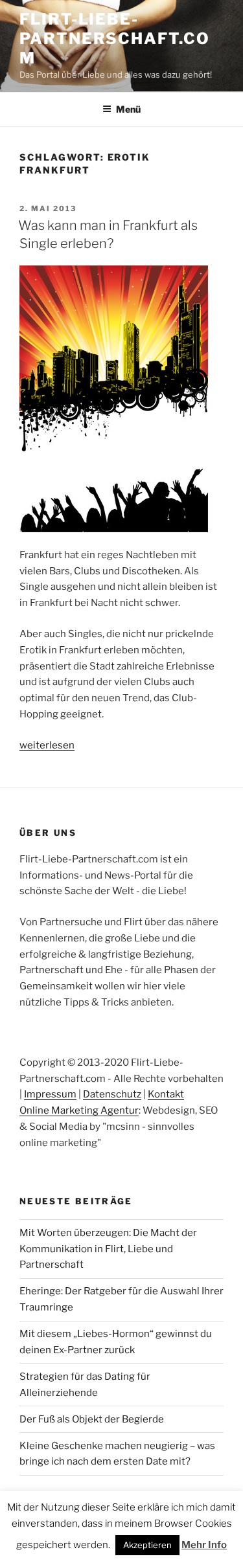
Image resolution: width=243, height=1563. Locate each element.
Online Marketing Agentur (79, 1110)
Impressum (50, 1094)
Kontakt (166, 1094)
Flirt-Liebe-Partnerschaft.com (114, 38)
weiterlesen (47, 745)
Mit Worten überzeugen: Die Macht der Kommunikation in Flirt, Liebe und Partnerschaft (108, 1249)
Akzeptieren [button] (147, 1545)
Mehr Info (204, 1545)
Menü (128, 109)
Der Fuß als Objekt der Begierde (91, 1419)
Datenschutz (112, 1094)
